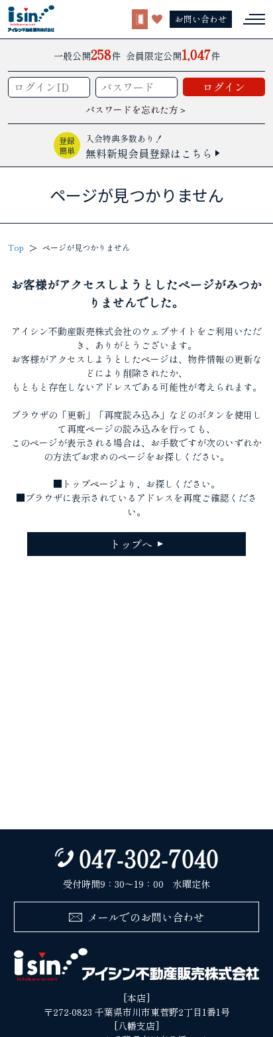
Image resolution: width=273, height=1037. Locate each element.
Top (16, 247)
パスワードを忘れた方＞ (136, 109)
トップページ (90, 483)
